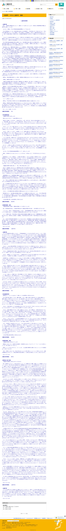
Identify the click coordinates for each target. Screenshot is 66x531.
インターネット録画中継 (55, 20)
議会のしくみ (52, 29)
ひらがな (14, 0)
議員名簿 (51, 21)
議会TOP (51, 16)
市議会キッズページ (54, 31)
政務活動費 (52, 34)
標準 (29, 0)
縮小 (44, 0)
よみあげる (22, 0)
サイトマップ (10, 520)
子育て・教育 (17, 8)
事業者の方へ (51, 8)
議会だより (52, 26)
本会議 (51, 18)
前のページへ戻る (24, 513)
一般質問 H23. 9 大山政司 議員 (55, 44)
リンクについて (30, 518)
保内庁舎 (3, 523)
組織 (6, 11)
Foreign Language (60, 0)
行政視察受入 (52, 24)
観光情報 (28, 8)
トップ (3, 11)
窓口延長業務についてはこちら (11, 526)
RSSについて (49, 518)
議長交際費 (52, 32)
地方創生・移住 (39, 8)
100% (52, 0)
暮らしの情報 (6, 8)
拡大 (40, 0)
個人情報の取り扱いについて (19, 518)
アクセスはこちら (27, 522)
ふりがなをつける (9, 0)
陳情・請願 (52, 28)
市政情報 (61, 8)
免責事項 (44, 518)
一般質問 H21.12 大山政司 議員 (56, 48)
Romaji (18, 0)
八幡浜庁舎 (4, 522)
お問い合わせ (16, 520)
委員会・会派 (52, 23)
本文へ (3, 0)
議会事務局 (10, 11)
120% (50, 0)
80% (54, 0)
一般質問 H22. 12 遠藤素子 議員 (56, 40)
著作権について (37, 518)
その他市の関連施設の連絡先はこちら (31, 524)
